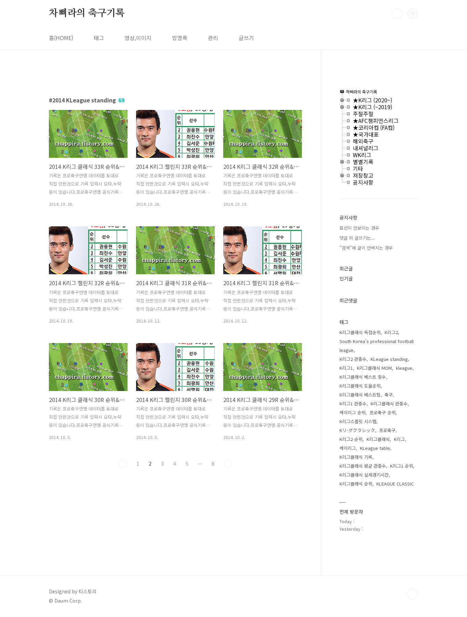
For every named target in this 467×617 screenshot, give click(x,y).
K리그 (399, 439)
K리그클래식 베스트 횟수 (362, 377)
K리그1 (346, 368)
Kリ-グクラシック (357, 430)
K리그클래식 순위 (355, 483)
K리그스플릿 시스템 (357, 421)
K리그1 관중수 (352, 403)
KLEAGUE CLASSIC (395, 483)
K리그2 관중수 (352, 359)
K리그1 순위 (401, 466)
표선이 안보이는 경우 (359, 228)
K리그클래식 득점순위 (360, 332)
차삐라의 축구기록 (87, 13)
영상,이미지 (137, 38)
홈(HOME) (61, 38)
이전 (123, 463)
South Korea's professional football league (376, 345)
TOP (412, 594)
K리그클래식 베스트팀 (360, 394)
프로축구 (387, 430)
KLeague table (375, 448)
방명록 (179, 38)
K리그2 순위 (350, 439)
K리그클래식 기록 (355, 457)
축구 (389, 394)
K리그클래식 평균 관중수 (362, 466)
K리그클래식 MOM (374, 368)
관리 (213, 38)
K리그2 (391, 332)
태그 (99, 38)
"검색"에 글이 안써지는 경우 (366, 247)
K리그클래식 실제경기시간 (364, 474)
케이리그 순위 (352, 412)
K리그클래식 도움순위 (360, 385)
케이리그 (347, 448)
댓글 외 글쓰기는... (357, 238)
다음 (228, 463)
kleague (404, 368)
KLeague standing (389, 359)
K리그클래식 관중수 (389, 403)
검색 (397, 14)
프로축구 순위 (383, 412)
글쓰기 (246, 38)
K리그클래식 (378, 439)
